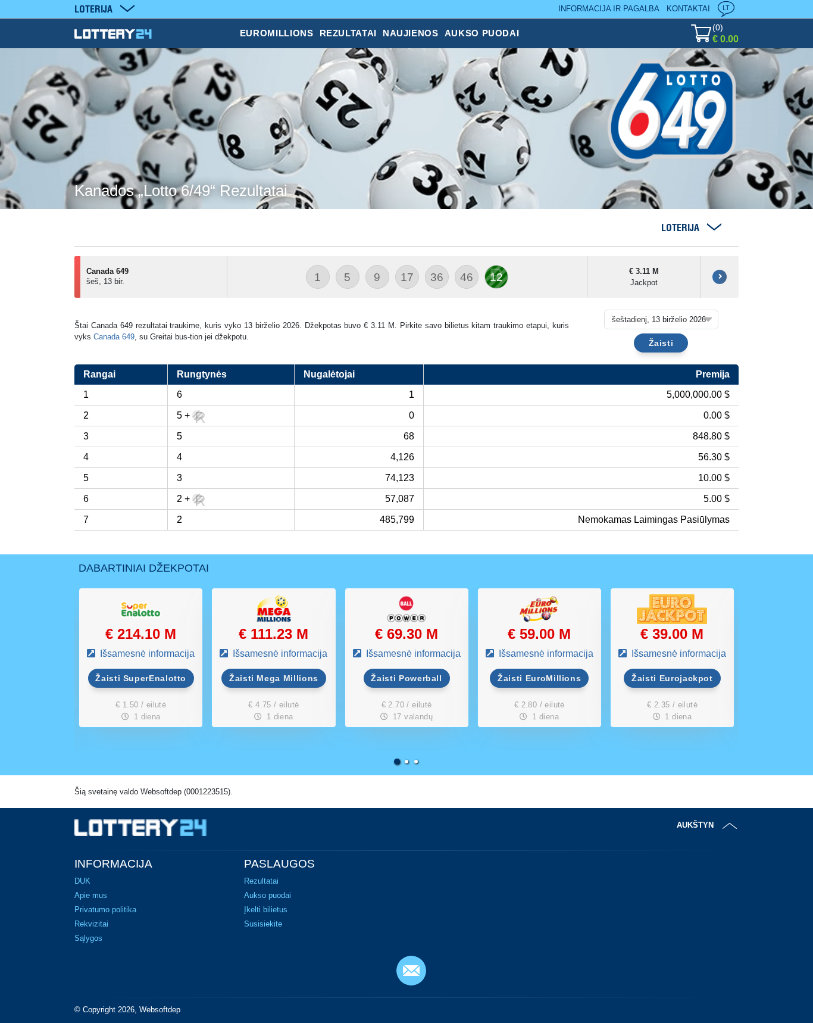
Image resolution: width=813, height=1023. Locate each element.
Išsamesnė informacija (146, 653)
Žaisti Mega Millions (273, 678)
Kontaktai (688, 8)
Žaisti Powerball (406, 678)
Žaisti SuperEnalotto (140, 678)
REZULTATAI (348, 33)
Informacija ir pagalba (608, 8)
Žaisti (661, 343)
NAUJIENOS (411, 33)
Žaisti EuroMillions (539, 678)
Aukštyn (695, 825)
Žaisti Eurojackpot (672, 678)
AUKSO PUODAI (482, 33)
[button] (397, 761)
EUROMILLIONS (277, 33)
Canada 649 (114, 336)
